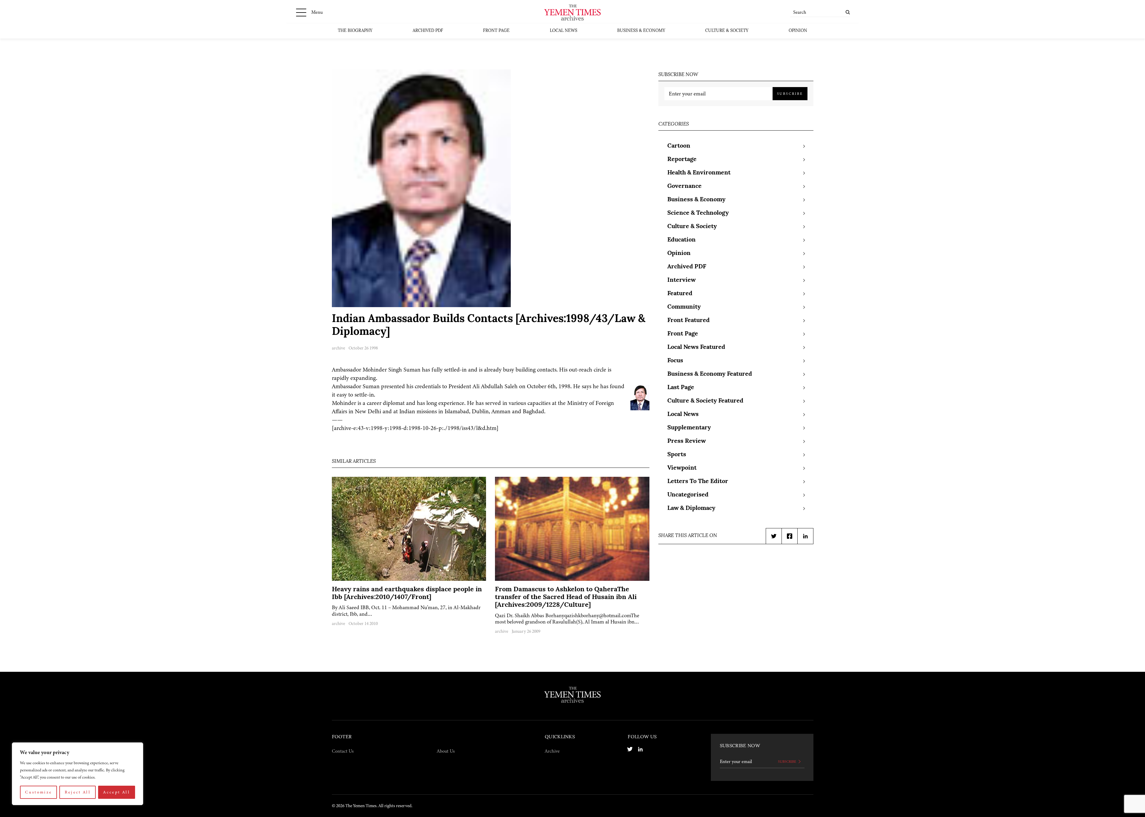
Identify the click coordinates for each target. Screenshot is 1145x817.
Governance (684, 186)
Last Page (680, 388)
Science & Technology (698, 213)
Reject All (78, 792)
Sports (676, 455)
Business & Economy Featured (709, 374)
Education (681, 240)
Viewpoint (682, 468)
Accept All (116, 792)
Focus (675, 361)
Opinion (798, 31)
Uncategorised (687, 495)
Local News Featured (696, 347)
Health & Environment (699, 173)
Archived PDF (428, 31)
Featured (679, 294)
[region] (77, 773)
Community (684, 307)
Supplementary (689, 428)
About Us (446, 751)
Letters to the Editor (697, 482)
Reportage (682, 160)
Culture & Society (726, 31)
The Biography (355, 31)
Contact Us (343, 751)
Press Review (686, 441)
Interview (681, 280)
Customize (38, 792)
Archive (552, 751)
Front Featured (688, 321)
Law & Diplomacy (691, 508)
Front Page (496, 31)
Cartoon (678, 146)
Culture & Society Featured (705, 401)
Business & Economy (641, 31)
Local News (563, 31)
